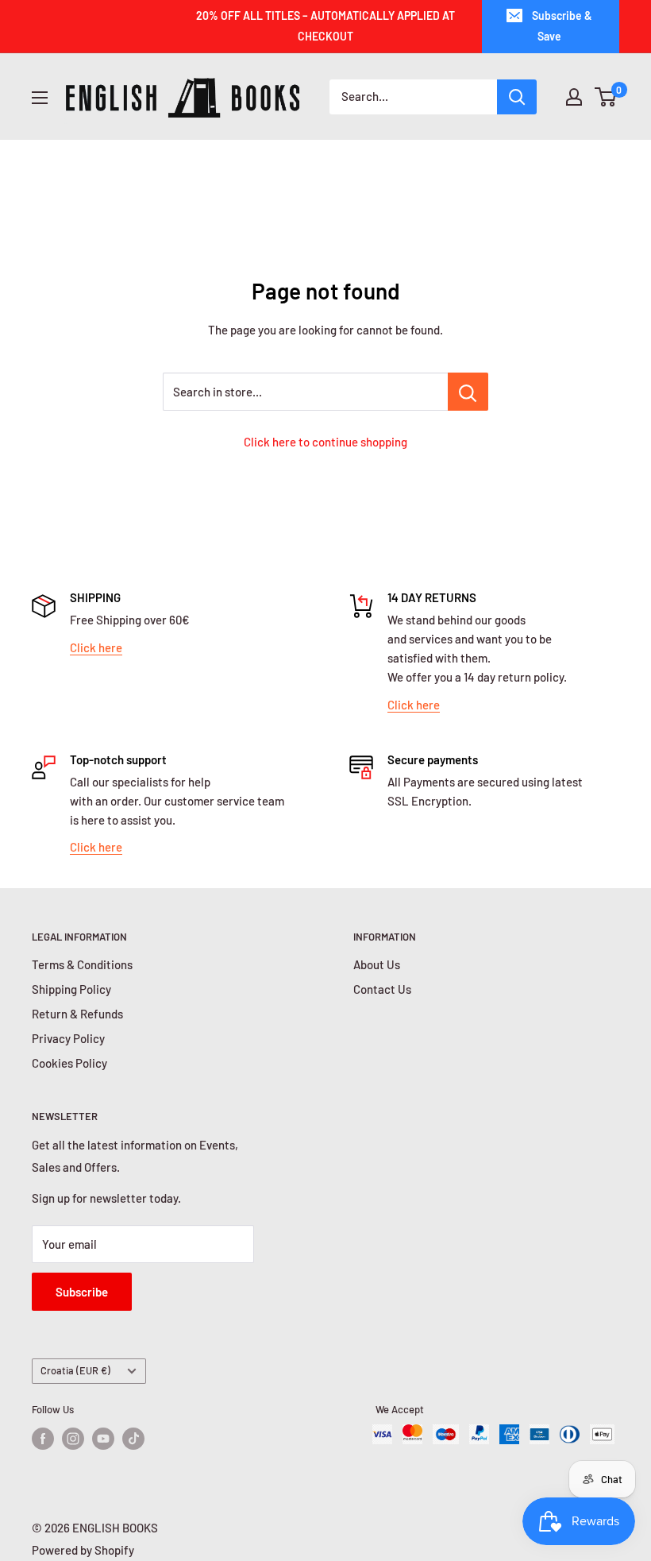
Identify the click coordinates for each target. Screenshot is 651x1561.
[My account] (574, 97)
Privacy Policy (68, 1038)
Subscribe (82, 1292)
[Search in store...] (468, 392)
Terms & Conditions (82, 964)
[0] (606, 96)
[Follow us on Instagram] (73, 1439)
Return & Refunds (77, 1014)
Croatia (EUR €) (75, 1370)
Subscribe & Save (562, 26)
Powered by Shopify (83, 1550)
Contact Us (382, 989)
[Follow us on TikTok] (133, 1439)
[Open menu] (40, 97)
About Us (376, 964)
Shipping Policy (71, 989)
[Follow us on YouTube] (103, 1439)
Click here (96, 647)
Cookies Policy (69, 1063)
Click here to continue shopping (325, 442)
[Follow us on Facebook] (43, 1439)
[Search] (517, 96)
